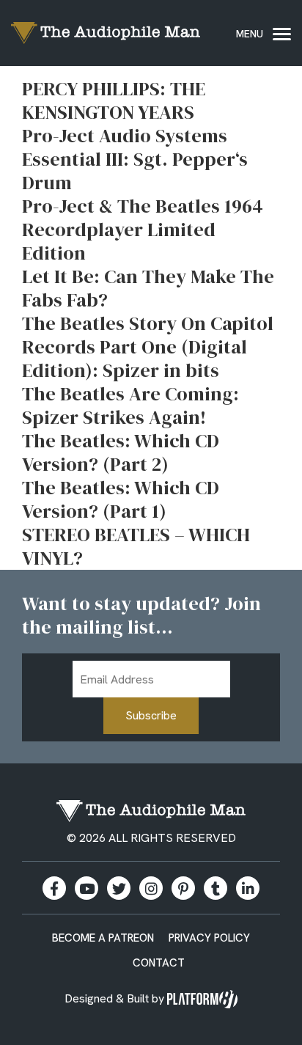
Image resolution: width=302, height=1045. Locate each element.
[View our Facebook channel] (86, 888)
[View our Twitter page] (118, 888)
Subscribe (151, 715)
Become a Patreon (103, 938)
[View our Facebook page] (54, 888)
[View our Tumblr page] (215, 888)
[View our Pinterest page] (183, 888)
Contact (159, 963)
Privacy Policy (209, 938)
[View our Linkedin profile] (247, 888)
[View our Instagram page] (151, 888)
